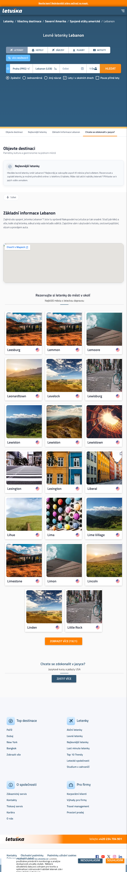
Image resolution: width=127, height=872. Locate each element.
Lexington (14, 488)
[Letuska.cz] (12, 10)
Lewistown (95, 442)
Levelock (53, 396)
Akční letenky (74, 730)
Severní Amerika (55, 21)
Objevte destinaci (14, 132)
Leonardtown (16, 396)
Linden (32, 627)
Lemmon (53, 350)
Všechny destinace (29, 21)
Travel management (78, 806)
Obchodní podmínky (32, 855)
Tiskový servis (15, 806)
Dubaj (10, 736)
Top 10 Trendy (75, 754)
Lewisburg (94, 396)
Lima (50, 535)
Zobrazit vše (14, 754)
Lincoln (92, 581)
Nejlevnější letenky (37, 132)
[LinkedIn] (120, 857)
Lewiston (13, 442)
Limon (51, 581)
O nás (10, 818)
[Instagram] (114, 857)
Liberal (92, 488)
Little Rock (74, 627)
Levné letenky (75, 736)
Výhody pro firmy (77, 800)
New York (12, 742)
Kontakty (12, 800)
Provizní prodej (75, 812)
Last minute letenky (78, 748)
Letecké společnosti (78, 761)
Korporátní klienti (77, 794)
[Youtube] (103, 857)
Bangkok (11, 748)
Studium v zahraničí (78, 767)
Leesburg (13, 350)
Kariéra (11, 812)
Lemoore (93, 350)
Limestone (14, 581)
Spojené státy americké (85, 21)
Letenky (8, 21)
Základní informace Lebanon (66, 132)
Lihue (11, 535)
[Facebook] (97, 857)
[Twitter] (108, 857)
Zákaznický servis (17, 794)
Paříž (9, 730)
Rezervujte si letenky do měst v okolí (63, 295)
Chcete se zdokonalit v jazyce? (100, 132)
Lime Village (96, 535)
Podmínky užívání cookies (61, 855)
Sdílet (13, 197)
